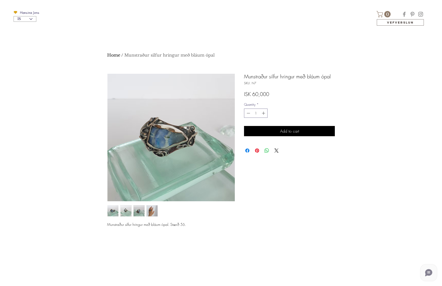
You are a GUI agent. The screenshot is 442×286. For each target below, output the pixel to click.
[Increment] (264, 113)
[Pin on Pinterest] (257, 150)
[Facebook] (404, 14)
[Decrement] (248, 113)
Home (113, 55)
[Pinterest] (412, 14)
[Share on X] (276, 150)
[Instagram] (420, 14)
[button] (15, 12)
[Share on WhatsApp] (267, 150)
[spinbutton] (256, 113)
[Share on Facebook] (247, 150)
